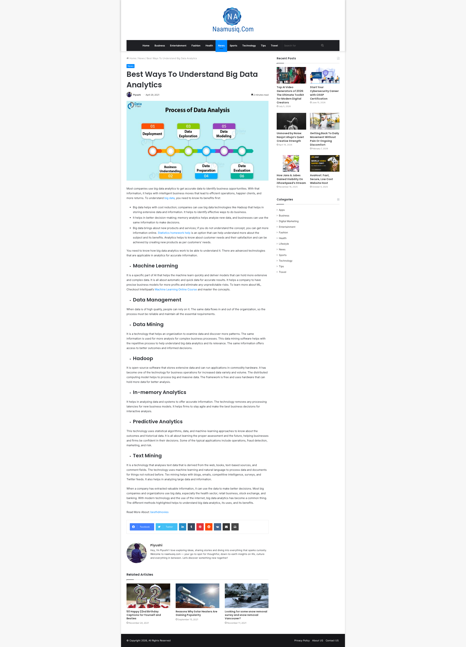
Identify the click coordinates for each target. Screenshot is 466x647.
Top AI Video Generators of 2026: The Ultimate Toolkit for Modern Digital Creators (290, 94)
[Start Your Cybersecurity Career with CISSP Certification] (324, 75)
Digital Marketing (289, 221)
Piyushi (137, 94)
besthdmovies (159, 512)
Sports (233, 45)
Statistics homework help (174, 232)
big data (169, 198)
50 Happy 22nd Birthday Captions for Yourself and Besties (144, 615)
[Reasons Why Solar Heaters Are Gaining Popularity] (197, 595)
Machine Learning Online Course (176, 289)
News (221, 45)
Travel (274, 45)
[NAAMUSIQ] (233, 20)
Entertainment (178, 45)
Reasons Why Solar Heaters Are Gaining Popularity (196, 613)
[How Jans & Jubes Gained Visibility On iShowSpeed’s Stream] (291, 163)
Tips (263, 45)
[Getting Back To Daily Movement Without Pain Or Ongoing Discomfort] (324, 121)
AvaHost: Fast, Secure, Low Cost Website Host (321, 179)
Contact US (332, 640)
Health (209, 45)
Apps (282, 209)
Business (160, 45)
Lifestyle (284, 243)
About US (317, 640)
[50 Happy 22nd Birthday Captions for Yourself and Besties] (148, 595)
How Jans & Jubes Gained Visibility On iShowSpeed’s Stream (291, 179)
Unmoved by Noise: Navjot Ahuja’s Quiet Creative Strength (290, 137)
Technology (249, 45)
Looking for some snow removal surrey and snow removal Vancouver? (246, 615)
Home (146, 45)
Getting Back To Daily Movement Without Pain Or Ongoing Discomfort (324, 139)
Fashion (195, 45)
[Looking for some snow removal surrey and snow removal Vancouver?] (246, 595)
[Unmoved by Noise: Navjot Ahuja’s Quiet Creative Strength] (291, 121)
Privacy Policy (302, 640)
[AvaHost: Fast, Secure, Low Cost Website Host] (324, 163)
